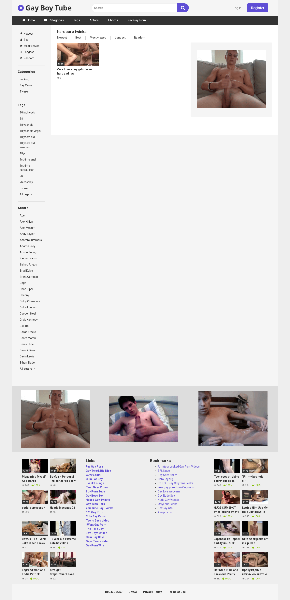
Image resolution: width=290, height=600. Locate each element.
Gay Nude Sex (166, 495)
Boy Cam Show (167, 474)
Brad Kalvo (26, 270)
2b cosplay (26, 182)
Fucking (24, 79)
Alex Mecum (27, 227)
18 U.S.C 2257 (114, 591)
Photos (113, 20)
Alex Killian (26, 221)
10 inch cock (27, 112)
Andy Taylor (27, 233)
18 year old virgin (30, 130)
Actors (94, 20)
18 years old (27, 137)
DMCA (133, 591)
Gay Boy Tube (47, 8)
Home (31, 20)
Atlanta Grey (27, 246)
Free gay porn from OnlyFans (176, 487)
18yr (22, 153)
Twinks (24, 91)
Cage (23, 282)
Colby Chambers (30, 301)
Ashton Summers (31, 240)
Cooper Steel (28, 313)
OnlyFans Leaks (167, 504)
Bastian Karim (28, 258)
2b (21, 176)
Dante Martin (28, 338)
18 (21, 118)
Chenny (24, 295)
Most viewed (31, 45)
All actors (26, 368)
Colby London (28, 307)
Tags (76, 20)
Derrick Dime (28, 350)
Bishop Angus (28, 264)
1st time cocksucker (27, 167)
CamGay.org (165, 479)
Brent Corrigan (29, 276)
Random (28, 58)
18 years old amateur (27, 145)
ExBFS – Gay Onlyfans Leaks (175, 483)
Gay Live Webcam (169, 491)
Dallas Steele (28, 332)
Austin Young (28, 252)
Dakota (24, 325)
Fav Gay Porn (137, 20)
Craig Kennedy (29, 319)
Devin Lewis (27, 356)
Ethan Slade (27, 362)
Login (237, 8)
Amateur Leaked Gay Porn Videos (179, 466)
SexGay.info (165, 508)
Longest (28, 52)
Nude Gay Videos (168, 499)
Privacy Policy (152, 591)
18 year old (26, 124)
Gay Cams (26, 85)
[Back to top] (276, 588)
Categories (56, 20)
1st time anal (28, 159)
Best (26, 39)
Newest (28, 33)
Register (257, 8)
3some (24, 188)
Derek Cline (27, 344)
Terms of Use (177, 591)
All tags (25, 194)
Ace (22, 215)
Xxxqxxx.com (166, 512)
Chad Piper (26, 289)
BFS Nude (164, 470)
